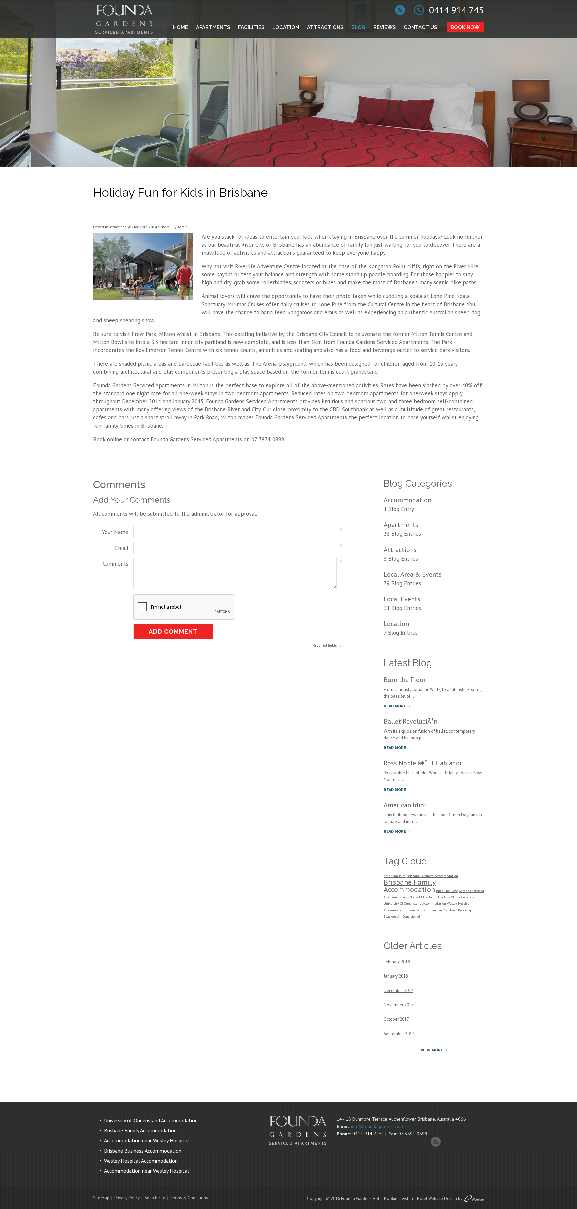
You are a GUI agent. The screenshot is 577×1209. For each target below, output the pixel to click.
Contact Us (420, 27)
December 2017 (398, 990)
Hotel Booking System (393, 1198)
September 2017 (399, 1034)
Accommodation (407, 500)
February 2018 (397, 962)
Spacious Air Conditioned (402, 916)
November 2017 (399, 1005)
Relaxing (464, 910)
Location (285, 27)
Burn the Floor (405, 679)
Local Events (402, 599)
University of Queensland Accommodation (151, 1120)
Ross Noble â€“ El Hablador (423, 763)
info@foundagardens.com (377, 1126)
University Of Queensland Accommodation (415, 903)
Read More (395, 706)
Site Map (101, 1198)
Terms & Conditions (189, 1198)
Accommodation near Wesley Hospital (146, 1140)
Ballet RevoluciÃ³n (410, 721)
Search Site (155, 1198)
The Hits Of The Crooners (456, 897)
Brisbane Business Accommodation (432, 876)
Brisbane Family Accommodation (410, 885)
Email (121, 548)
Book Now (465, 27)
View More (432, 1050)
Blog (358, 27)
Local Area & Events (413, 574)
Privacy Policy (127, 1198)
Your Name (115, 532)
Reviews (384, 27)
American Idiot (405, 805)
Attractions (325, 27)
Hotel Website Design (437, 1198)
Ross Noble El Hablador (419, 897)
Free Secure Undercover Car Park (432, 910)
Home (180, 27)
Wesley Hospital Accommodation (141, 1160)
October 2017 (396, 1019)
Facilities (251, 27)
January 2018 (396, 976)
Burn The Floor (447, 891)
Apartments (213, 27)
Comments (115, 563)
